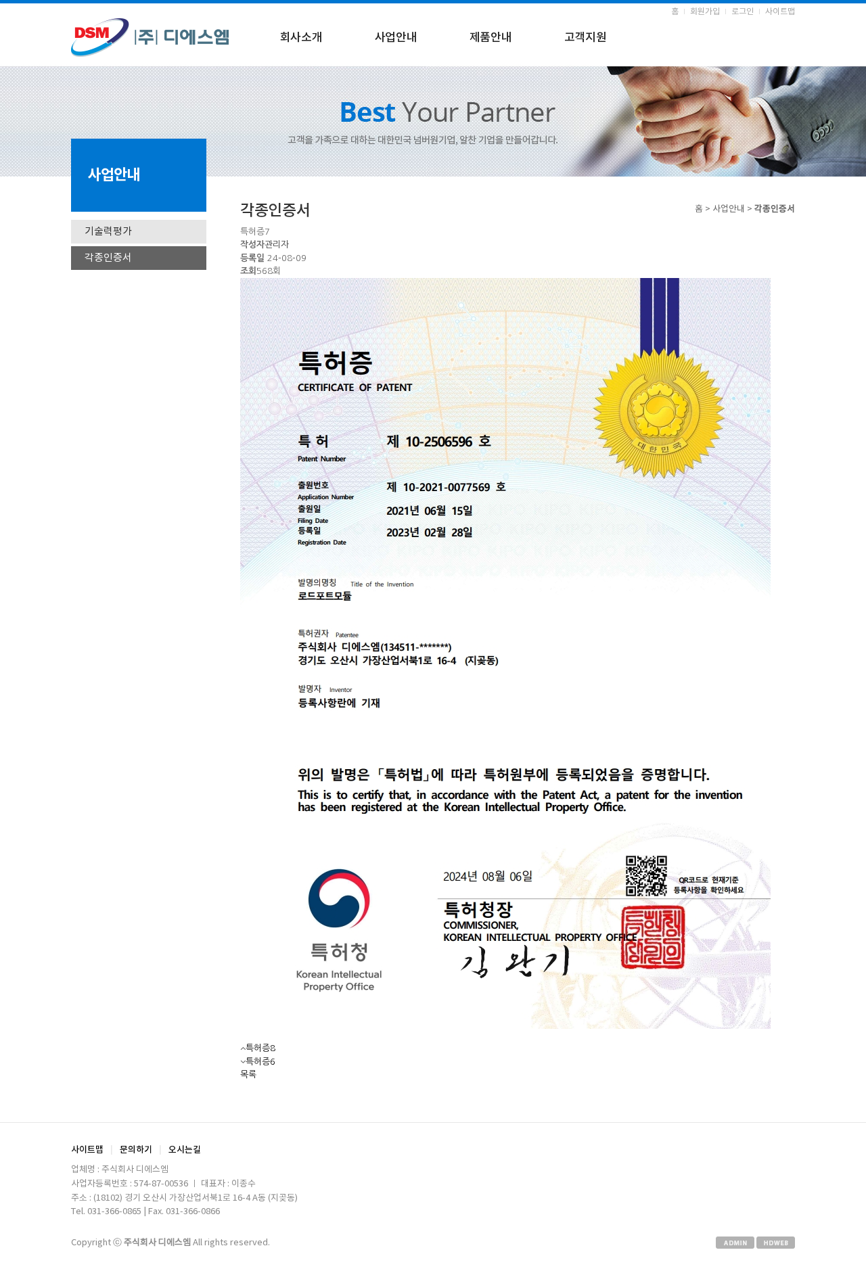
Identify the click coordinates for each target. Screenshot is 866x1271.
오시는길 (184, 1150)
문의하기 (136, 1150)
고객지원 (585, 38)
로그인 (742, 11)
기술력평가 (108, 231)
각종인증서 (108, 258)
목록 (248, 1074)
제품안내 (491, 38)
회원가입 (705, 11)
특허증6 (260, 1061)
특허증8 (260, 1048)
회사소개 (301, 38)
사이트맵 (780, 11)
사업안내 (396, 38)
